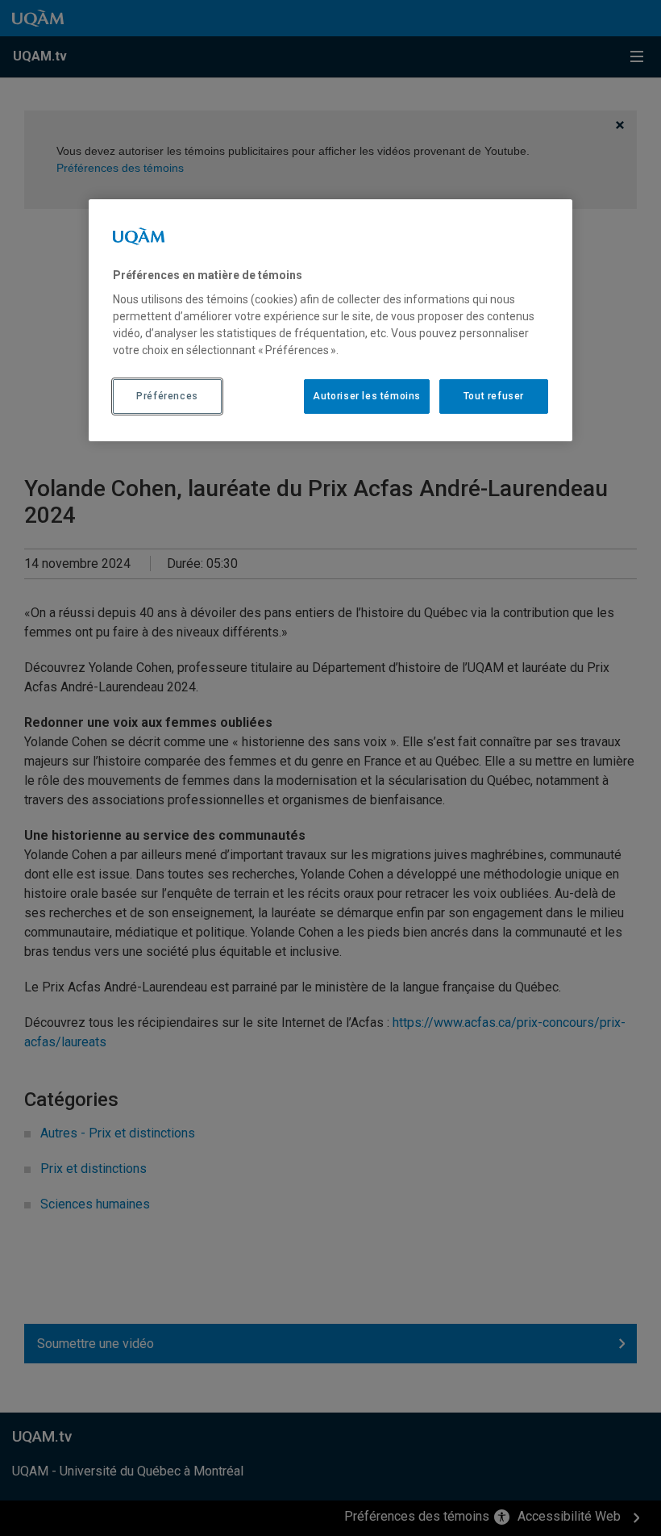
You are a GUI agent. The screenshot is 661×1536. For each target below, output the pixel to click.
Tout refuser (494, 396)
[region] (330, 320)
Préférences (167, 396)
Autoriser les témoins (367, 396)
